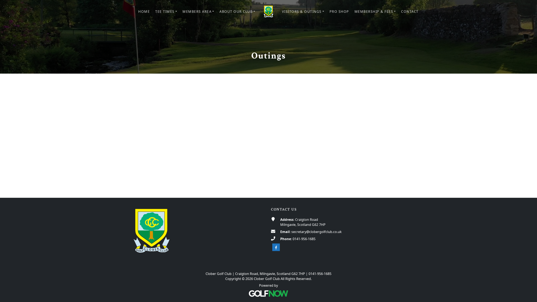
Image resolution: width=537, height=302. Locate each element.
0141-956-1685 (304, 239)
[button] (166, 11)
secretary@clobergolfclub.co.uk (316, 231)
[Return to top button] (529, 190)
